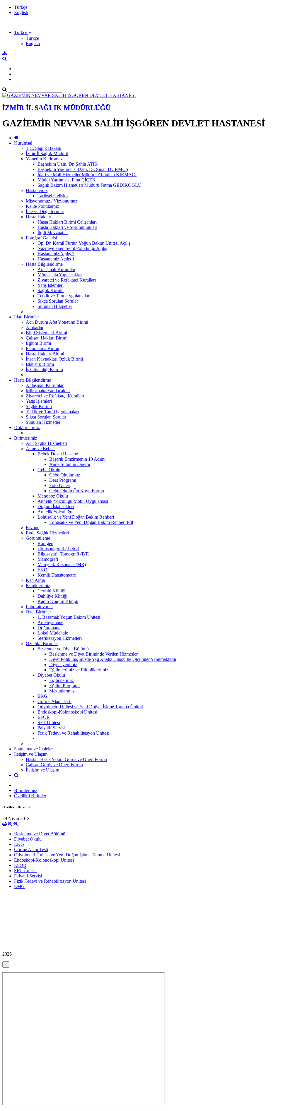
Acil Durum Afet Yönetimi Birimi (57, 322)
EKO (42, 569)
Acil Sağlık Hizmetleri (46, 443)
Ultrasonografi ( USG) (58, 548)
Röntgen (45, 543)
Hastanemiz (36, 190)
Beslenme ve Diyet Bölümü (63, 648)
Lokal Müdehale (53, 632)
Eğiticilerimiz (61, 680)
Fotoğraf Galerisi (41, 237)
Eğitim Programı (64, 685)
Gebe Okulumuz (64, 474)
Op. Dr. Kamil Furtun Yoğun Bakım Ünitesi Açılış (84, 243)
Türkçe (20, 7)
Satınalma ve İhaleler (33, 748)
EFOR (44, 717)
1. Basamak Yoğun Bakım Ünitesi (69, 617)
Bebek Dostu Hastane (58, 453)
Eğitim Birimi (38, 343)
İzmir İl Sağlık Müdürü (47, 153)
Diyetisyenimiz (63, 664)
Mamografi (48, 559)
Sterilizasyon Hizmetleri (60, 638)
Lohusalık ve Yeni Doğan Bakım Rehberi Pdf (91, 522)
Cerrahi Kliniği (51, 590)
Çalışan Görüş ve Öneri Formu (54, 764)
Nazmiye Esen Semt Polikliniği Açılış (72, 248)
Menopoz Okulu (53, 495)
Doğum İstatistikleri (56, 506)
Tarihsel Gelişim (53, 195)
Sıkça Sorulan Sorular (58, 301)
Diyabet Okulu (51, 675)
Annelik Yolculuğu (55, 511)
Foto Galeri (59, 485)
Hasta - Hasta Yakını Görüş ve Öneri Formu (66, 759)
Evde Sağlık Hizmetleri (47, 532)
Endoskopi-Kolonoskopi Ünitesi (67, 711)
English (21, 12)
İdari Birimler (26, 316)
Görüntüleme (38, 538)
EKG (42, 696)
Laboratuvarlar (39, 606)
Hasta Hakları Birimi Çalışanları (67, 222)
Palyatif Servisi (51, 727)
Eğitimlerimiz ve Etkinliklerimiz (78, 669)
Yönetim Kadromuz (44, 158)
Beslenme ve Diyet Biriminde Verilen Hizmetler (93, 653)
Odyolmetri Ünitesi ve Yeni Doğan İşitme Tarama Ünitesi (90, 706)
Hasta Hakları (38, 216)
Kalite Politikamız (42, 206)
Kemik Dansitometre (57, 574)
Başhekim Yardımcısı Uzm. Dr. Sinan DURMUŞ (83, 169)
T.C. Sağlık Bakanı (43, 148)
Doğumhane (49, 627)
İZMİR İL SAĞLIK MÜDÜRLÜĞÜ (56, 108)
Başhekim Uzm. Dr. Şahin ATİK (68, 164)
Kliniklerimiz (38, 585)
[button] (22, 32)
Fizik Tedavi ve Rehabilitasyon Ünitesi (73, 733)
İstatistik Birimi (40, 364)
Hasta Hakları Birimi (45, 353)
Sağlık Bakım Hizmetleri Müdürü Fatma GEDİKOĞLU (90, 185)
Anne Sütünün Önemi (69, 464)
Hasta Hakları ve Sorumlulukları (67, 227)
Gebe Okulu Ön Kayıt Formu (76, 490)
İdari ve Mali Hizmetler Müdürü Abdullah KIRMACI (87, 174)
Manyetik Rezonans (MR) (62, 564)
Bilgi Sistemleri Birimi (46, 332)
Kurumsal (23, 142)
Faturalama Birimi (42, 348)
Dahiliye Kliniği (52, 596)
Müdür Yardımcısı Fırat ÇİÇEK (67, 179)
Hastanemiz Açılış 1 (56, 258)
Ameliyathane (50, 622)
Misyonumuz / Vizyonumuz (51, 200)
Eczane (32, 527)
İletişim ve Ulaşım (30, 754)
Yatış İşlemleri (51, 285)
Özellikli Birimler (42, 643)
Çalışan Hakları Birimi (46, 337)
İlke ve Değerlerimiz (45, 211)
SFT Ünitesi (49, 722)
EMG (19, 886)
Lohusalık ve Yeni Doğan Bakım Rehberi (76, 517)
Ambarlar (34, 327)
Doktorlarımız (27, 427)
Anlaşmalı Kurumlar (56, 269)
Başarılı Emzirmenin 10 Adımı (77, 459)
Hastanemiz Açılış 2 (56, 253)
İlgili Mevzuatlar (53, 232)
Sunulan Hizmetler (55, 306)
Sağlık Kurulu (51, 290)
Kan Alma (35, 580)
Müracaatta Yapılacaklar (60, 274)
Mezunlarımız (62, 690)
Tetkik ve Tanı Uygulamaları (64, 295)
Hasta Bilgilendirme (44, 264)
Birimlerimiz (25, 438)
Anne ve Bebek (40, 448)
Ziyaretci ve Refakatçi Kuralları (67, 279)
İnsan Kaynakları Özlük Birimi (54, 358)
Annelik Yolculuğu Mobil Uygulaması (73, 501)
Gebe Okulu (49, 469)
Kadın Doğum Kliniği (58, 601)
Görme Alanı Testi (54, 701)
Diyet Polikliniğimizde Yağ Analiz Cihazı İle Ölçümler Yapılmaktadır (112, 659)
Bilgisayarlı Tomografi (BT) (63, 553)
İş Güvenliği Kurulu (44, 369)
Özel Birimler (38, 611)
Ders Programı (62, 480)
